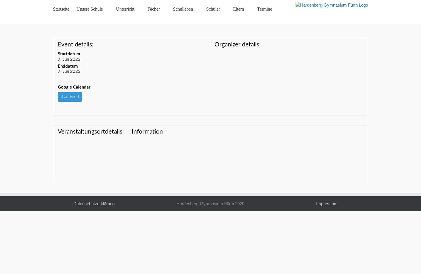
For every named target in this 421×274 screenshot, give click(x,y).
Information (147, 132)
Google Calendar (74, 87)
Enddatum (68, 66)
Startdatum (69, 54)
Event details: (75, 45)
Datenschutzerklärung (94, 203)
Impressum (327, 203)
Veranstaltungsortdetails (90, 132)
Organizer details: (238, 45)
